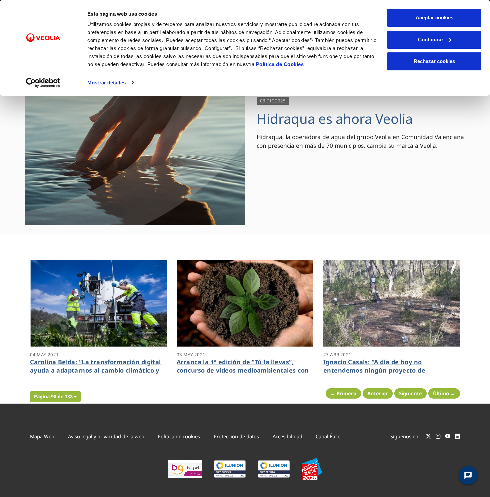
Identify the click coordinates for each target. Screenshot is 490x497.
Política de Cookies (280, 64)
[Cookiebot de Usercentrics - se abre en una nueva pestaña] (43, 83)
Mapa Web (42, 436)
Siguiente (410, 393)
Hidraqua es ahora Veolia (335, 118)
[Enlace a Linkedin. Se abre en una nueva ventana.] (457, 437)
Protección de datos (236, 436)
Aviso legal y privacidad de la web (106, 436)
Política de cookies (179, 436)
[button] (55, 396)
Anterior (377, 393)
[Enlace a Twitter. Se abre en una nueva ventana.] (428, 437)
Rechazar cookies (434, 61)
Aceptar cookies (434, 17)
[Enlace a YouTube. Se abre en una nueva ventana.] (447, 437)
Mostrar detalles (106, 82)
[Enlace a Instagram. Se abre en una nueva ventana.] (438, 437)
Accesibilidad (287, 436)
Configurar (430, 39)
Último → (444, 393)
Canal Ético (328, 436)
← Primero (343, 393)
